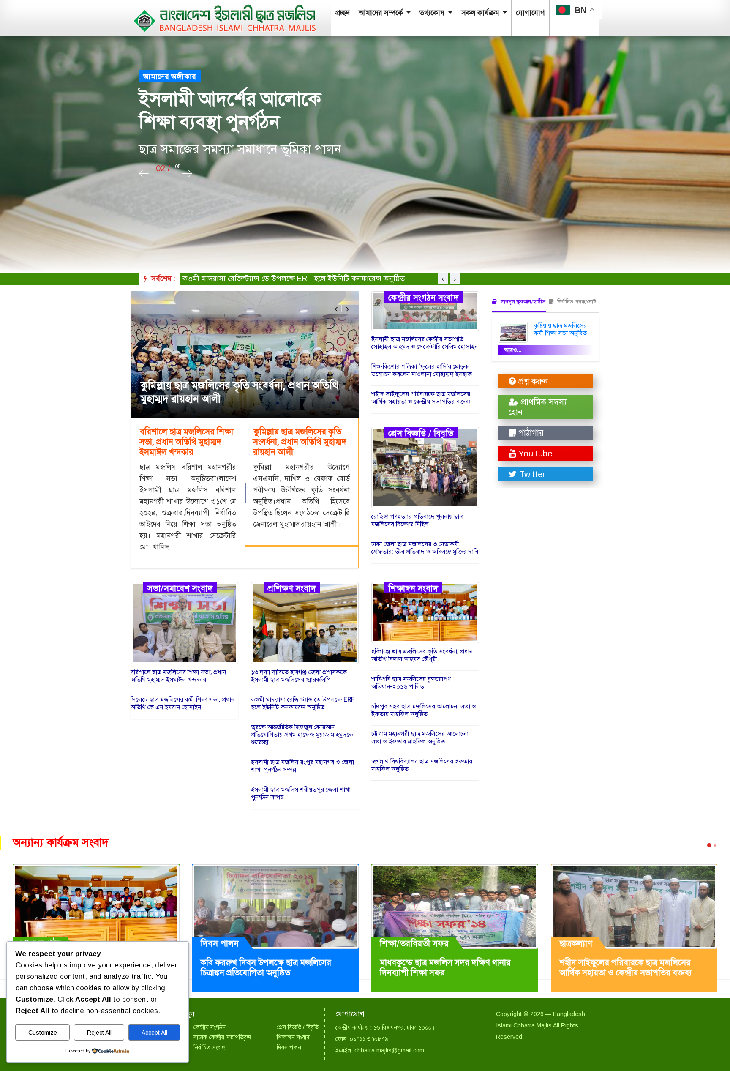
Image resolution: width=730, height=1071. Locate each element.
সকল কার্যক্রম (481, 13)
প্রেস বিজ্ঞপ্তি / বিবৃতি (421, 432)
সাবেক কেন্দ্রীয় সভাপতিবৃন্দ (222, 1037)
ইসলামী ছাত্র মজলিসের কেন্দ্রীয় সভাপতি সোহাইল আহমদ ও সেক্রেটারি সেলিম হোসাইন (424, 342)
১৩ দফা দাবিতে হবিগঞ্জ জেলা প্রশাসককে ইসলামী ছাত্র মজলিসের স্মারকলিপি (299, 675)
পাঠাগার (530, 432)
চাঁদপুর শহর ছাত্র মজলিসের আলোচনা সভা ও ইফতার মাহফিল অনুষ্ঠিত (423, 710)
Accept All (154, 1032)
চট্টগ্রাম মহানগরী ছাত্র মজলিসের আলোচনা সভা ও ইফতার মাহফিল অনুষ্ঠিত (420, 737)
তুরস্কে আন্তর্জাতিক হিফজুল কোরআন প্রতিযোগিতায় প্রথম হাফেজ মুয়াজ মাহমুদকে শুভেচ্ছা (310, 278)
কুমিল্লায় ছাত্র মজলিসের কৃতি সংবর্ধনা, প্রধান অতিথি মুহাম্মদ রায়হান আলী (239, 392)
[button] (336, 309)
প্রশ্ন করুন (532, 381)
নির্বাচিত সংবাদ (209, 1047)
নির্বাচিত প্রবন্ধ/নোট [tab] (576, 302)
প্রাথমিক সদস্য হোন (538, 407)
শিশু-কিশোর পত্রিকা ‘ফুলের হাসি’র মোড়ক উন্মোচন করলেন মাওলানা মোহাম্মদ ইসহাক (421, 370)
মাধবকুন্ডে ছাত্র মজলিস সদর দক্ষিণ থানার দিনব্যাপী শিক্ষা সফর (445, 967)
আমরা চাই (175, 76)
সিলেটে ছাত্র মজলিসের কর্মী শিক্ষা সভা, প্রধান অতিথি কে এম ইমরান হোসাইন (182, 703)
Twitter (531, 474)
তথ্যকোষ (432, 13)
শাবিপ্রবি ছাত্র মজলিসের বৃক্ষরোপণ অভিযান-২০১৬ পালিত (411, 682)
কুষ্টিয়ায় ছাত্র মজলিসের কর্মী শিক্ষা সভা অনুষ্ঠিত (560, 329)
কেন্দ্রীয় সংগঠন (209, 1027)
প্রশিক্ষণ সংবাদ (292, 587)
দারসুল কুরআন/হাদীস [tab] (522, 302)
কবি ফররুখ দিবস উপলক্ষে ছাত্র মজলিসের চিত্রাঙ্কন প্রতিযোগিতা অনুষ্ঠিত (266, 967)
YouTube (534, 453)
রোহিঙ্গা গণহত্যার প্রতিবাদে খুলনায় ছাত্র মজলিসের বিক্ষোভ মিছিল (417, 520)
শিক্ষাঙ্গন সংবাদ (413, 587)
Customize (42, 1032)
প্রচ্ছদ (342, 13)
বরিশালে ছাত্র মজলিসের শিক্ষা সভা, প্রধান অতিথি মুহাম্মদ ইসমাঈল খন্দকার (178, 675)
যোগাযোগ (530, 13)
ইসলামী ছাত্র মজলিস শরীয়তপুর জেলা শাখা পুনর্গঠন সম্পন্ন (301, 793)
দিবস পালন (220, 943)
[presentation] (144, 174)
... (174, 547)
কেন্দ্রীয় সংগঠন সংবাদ (423, 297)
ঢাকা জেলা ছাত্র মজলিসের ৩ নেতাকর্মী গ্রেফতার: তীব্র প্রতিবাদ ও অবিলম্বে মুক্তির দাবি (424, 547)
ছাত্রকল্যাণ (576, 943)
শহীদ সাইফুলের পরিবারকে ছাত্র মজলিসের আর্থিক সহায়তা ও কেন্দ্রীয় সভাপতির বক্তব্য (420, 397)
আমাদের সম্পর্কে (382, 13)
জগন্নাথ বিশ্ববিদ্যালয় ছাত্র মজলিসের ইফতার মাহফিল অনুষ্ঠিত (421, 765)
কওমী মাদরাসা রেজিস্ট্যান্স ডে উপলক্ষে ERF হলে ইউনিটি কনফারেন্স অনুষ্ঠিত (302, 703)
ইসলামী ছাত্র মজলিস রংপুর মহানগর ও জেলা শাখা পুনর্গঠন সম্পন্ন (302, 765)
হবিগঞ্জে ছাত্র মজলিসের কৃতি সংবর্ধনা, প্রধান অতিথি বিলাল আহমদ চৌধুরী (422, 655)
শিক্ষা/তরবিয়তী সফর (414, 943)
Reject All (99, 1032)
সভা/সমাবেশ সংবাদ (180, 587)
